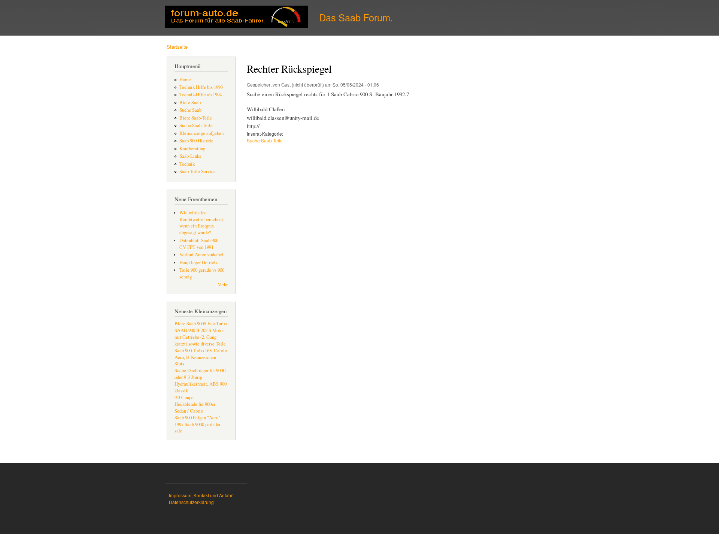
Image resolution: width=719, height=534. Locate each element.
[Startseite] (237, 18)
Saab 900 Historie (196, 141)
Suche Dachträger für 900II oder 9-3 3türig (200, 373)
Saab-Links (190, 156)
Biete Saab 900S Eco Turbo (201, 323)
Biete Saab (190, 102)
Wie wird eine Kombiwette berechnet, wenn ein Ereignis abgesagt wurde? (201, 222)
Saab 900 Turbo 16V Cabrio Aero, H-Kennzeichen (201, 353)
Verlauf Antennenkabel (201, 254)
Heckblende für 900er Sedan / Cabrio (195, 407)
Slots (179, 363)
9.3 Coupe (184, 397)
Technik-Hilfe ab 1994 (200, 94)
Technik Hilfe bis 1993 (201, 87)
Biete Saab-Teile (195, 118)
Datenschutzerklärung (191, 502)
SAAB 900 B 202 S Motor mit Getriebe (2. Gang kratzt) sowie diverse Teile (200, 337)
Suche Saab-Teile (196, 125)
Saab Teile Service (197, 171)
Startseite (177, 46)
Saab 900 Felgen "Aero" (197, 417)
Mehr (223, 284)
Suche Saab (190, 110)
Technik (187, 164)
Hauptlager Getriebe (199, 262)
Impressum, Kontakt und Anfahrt (201, 495)
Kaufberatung (192, 148)
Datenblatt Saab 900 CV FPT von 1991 (198, 243)
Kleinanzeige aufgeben (201, 133)
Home (185, 79)
